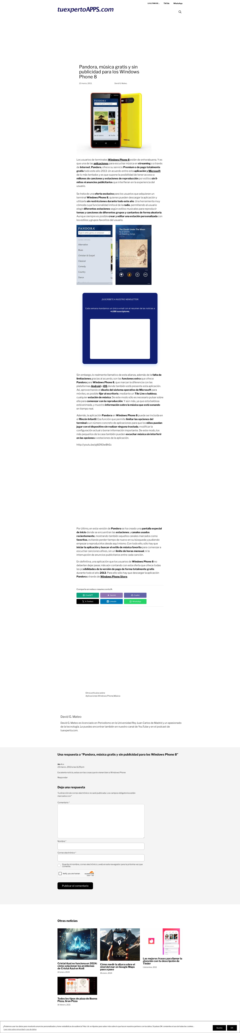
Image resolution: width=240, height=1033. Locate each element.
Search (180, 11)
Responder (63, 777)
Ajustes (219, 1028)
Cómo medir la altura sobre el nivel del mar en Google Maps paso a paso (117, 967)
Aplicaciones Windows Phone (99, 696)
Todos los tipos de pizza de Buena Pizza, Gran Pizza (77, 999)
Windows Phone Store (113, 576)
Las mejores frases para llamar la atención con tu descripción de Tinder (162, 961)
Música (117, 696)
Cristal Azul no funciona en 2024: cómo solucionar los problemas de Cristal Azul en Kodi (77, 966)
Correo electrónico (67, 853)
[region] (120, 1027)
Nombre (62, 841)
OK (232, 1028)
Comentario (64, 803)
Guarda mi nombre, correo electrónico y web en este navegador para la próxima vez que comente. (102, 865)
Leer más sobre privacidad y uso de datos (20, 1029)
